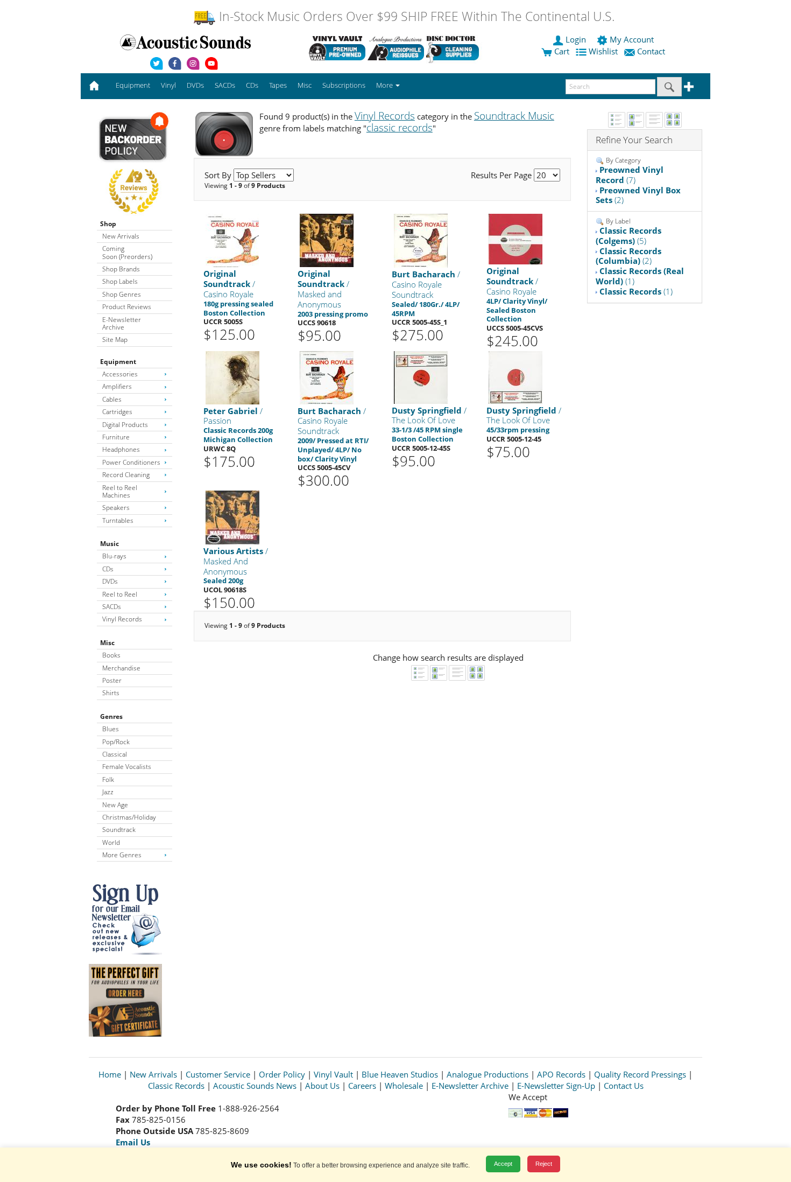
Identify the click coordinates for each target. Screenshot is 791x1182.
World (111, 842)
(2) (638, 195)
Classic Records (176, 1085)
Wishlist (603, 51)
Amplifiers (117, 386)
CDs (108, 568)
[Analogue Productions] (396, 48)
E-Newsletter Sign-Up (556, 1085)
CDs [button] (252, 85)
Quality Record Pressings (640, 1074)
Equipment (118, 361)
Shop (108, 223)
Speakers (116, 507)
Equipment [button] (133, 85)
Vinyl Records (122, 619)
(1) (640, 275)
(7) (629, 174)
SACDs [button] (225, 85)
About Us (322, 1085)
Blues (110, 728)
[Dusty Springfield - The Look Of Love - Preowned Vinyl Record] (421, 376)
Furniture (116, 437)
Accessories (120, 374)
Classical (114, 754)
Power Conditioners (131, 462)
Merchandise (121, 668)
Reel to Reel (119, 594)
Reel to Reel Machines (119, 491)
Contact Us (624, 1085)
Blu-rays (114, 556)
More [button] (385, 85)
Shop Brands (121, 269)
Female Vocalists (126, 766)
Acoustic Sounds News (254, 1085)
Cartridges (117, 411)
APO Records (561, 1074)
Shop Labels (120, 281)
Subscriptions (343, 85)
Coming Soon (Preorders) (127, 252)
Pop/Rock (116, 741)
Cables (112, 399)
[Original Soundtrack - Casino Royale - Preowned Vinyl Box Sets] (515, 238)
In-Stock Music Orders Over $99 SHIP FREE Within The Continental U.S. (415, 16)
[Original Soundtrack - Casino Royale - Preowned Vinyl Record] (232, 239)
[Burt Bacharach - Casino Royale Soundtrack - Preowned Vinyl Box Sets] (327, 376)
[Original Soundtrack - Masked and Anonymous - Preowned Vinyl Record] (327, 239)
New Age (115, 804)
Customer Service (218, 1074)
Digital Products (125, 424)
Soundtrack (119, 829)
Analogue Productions (487, 1074)
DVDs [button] (195, 85)
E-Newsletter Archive (121, 323)
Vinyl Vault (333, 1074)
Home (109, 1074)
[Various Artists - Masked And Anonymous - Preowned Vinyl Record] (232, 516)
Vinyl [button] (168, 85)
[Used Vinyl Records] (337, 48)
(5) (628, 235)
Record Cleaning (126, 474)
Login (575, 39)
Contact (651, 51)
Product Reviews (126, 306)
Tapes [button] (278, 85)
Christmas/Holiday (129, 817)
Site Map (115, 339)
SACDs (111, 606)
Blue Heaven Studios (400, 1074)
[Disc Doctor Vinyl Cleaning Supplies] (454, 48)
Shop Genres (121, 294)
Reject (543, 1163)
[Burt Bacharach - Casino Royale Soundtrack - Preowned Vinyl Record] (421, 240)
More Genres (122, 854)
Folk (108, 779)
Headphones (121, 449)
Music (109, 543)
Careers (362, 1085)
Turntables (117, 520)
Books (111, 655)
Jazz (108, 791)
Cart (560, 51)
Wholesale (404, 1085)
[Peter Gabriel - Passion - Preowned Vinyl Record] (232, 376)
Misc (107, 642)
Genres (111, 716)
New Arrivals (120, 236)
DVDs (110, 581)
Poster (112, 680)
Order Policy (282, 1074)
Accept (503, 1163)
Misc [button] (305, 85)
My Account (632, 39)
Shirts (110, 692)
